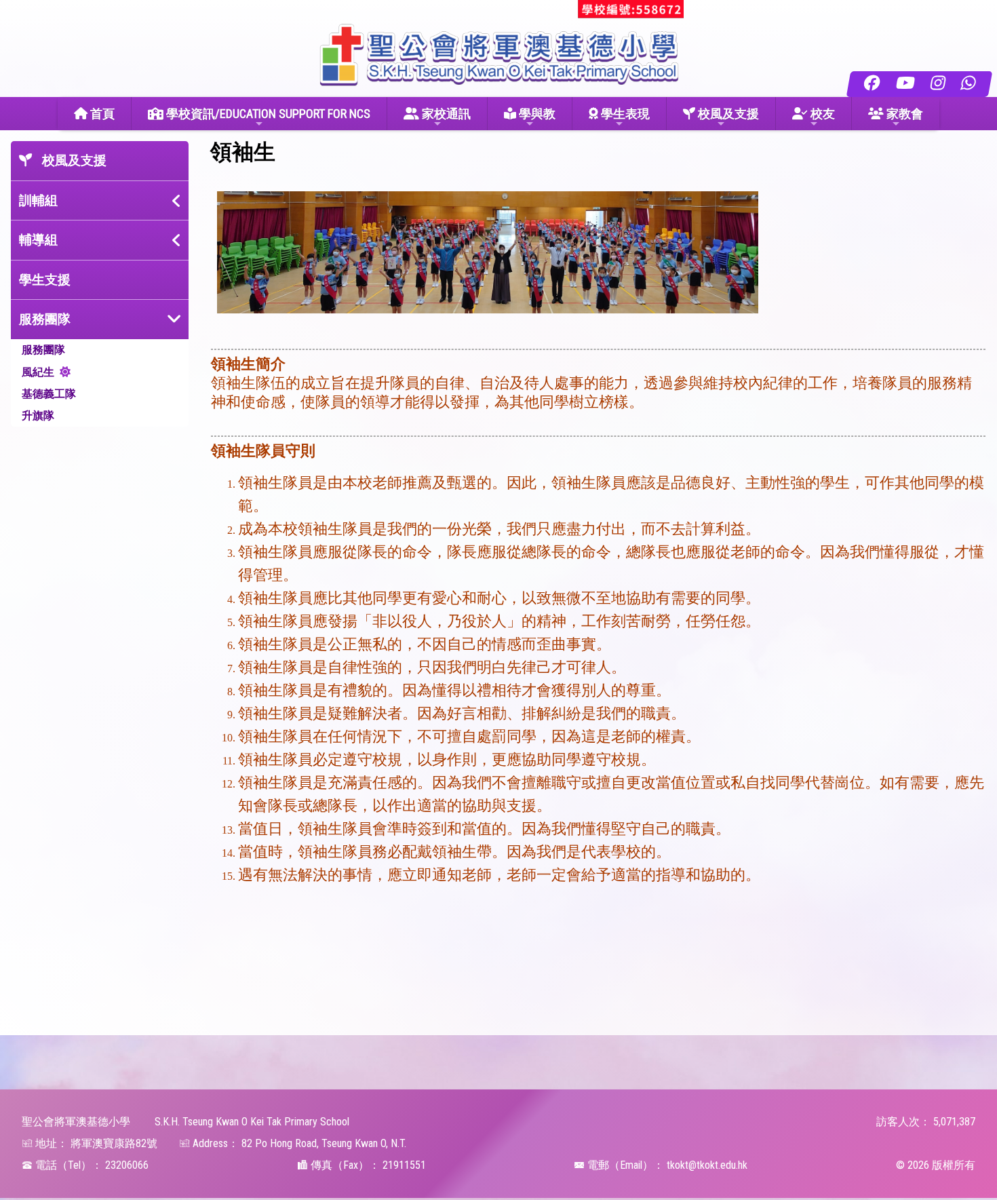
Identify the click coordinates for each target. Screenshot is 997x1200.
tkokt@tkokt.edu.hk (707, 1165)
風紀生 (38, 372)
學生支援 (45, 280)
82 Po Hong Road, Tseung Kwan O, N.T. (323, 1143)
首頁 (101, 114)
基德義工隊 (49, 393)
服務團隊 (43, 349)
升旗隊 (38, 415)
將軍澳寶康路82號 (114, 1143)
